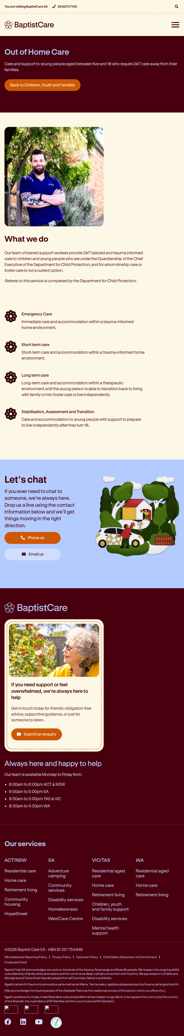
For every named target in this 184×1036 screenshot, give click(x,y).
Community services (60, 888)
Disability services (65, 899)
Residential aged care (108, 873)
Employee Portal (15, 962)
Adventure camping (58, 873)
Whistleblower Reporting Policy (25, 957)
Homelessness (63, 909)
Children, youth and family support (110, 906)
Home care (15, 880)
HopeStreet (16, 913)
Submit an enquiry (39, 734)
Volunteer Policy (87, 957)
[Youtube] (39, 1022)
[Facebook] (8, 1022)
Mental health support (105, 930)
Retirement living (20, 889)
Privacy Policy (61, 957)
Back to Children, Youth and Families (42, 85)
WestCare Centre (65, 918)
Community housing (16, 901)
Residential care (20, 870)
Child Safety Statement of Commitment (130, 957)
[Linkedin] (23, 1022)
